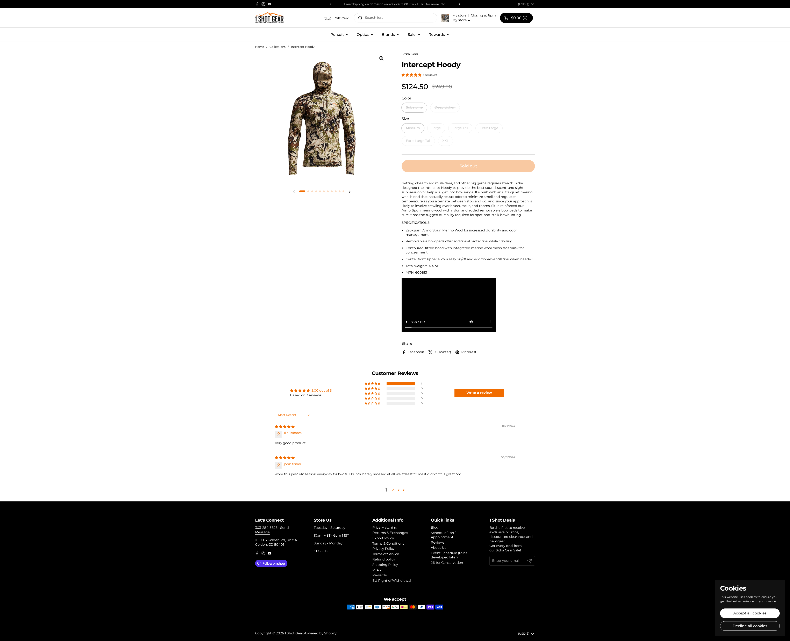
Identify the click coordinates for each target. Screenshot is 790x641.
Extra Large (489, 128)
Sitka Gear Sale (508, 550)
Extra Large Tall (418, 141)
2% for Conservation (447, 563)
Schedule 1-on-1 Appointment (444, 535)
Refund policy (383, 559)
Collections (278, 47)
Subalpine (414, 107)
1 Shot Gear (294, 633)
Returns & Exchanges (390, 533)
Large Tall (460, 128)
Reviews (438, 542)
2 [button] (393, 490)
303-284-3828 (266, 528)
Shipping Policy (385, 565)
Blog (434, 527)
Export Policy (383, 538)
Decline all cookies (750, 626)
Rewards (379, 575)
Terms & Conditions (388, 543)
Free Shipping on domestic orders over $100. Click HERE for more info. (395, 4)
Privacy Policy (383, 549)
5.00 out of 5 (321, 390)
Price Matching (384, 527)
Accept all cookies (750, 613)
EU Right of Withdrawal (391, 581)
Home (259, 47)
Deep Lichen (444, 107)
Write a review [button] (479, 393)
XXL (445, 141)
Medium (413, 128)
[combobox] (395, 17)
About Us (438, 548)
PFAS (376, 570)
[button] (468, 18)
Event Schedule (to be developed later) (449, 555)
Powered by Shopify (320, 633)
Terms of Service (385, 554)
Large (436, 128)
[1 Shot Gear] (269, 17)
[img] (285, 427)
